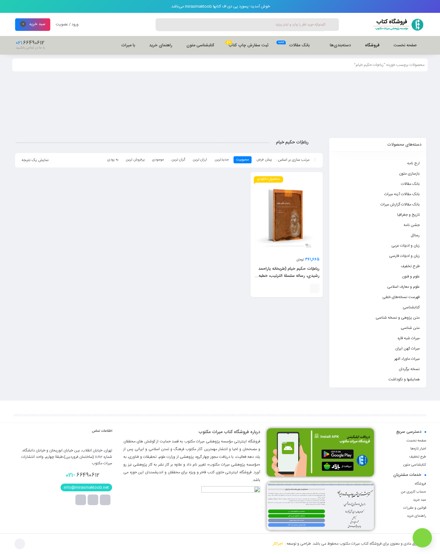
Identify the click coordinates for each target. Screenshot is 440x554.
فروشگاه (420, 484)
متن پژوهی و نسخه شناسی (398, 317)
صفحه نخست (416, 441)
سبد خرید (419, 500)
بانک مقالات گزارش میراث (400, 204)
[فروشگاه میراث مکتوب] (395, 24)
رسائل (415, 235)
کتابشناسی (411, 307)
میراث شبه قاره (408, 338)
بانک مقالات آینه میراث (402, 194)
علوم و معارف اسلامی (403, 287)
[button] (315, 288)
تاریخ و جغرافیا (408, 215)
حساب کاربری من (413, 492)
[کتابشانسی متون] (320, 506)
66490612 (83, 475)
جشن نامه (412, 225)
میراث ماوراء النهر (407, 359)
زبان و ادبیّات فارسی (404, 256)
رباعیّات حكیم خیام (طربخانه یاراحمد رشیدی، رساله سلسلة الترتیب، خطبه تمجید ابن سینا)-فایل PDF (289, 275)
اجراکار (278, 543)
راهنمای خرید (416, 516)
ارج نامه (413, 163)
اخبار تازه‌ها (418, 449)
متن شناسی (410, 328)
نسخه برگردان (409, 369)
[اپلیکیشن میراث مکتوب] (320, 452)
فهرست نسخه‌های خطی (401, 297)
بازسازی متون (409, 173)
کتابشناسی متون (414, 465)
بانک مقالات (410, 184)
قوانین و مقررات (414, 508)
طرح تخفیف (410, 266)
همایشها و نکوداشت (404, 379)
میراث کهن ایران (407, 348)
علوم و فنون (411, 276)
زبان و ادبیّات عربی (405, 245)
